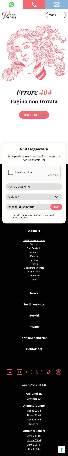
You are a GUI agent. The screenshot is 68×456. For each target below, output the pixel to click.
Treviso (34, 264)
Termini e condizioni (34, 338)
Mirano (34, 260)
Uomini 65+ (34, 449)
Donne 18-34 (34, 411)
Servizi (34, 315)
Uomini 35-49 (34, 440)
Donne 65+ (34, 424)
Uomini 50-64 (34, 445)
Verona (34, 244)
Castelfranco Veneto (34, 268)
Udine (34, 279)
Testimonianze (34, 304)
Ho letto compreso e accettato (34, 216)
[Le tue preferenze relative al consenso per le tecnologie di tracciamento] (61, 449)
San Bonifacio (34, 248)
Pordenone (34, 275)
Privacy (34, 326)
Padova (34, 256)
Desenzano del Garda (34, 240)
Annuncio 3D (34, 399)
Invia (56, 206)
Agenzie (34, 230)
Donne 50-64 (34, 419)
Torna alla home (34, 115)
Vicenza (34, 252)
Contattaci (34, 349)
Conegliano (34, 271)
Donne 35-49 (34, 415)
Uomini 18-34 (34, 436)
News (34, 293)
